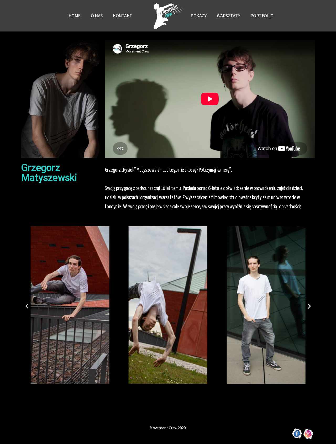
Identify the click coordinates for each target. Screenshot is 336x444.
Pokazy (198, 16)
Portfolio (262, 16)
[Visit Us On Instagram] (308, 437)
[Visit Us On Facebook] (297, 437)
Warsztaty (228, 16)
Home (75, 16)
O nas (97, 16)
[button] (161, 389)
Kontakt (122, 16)
